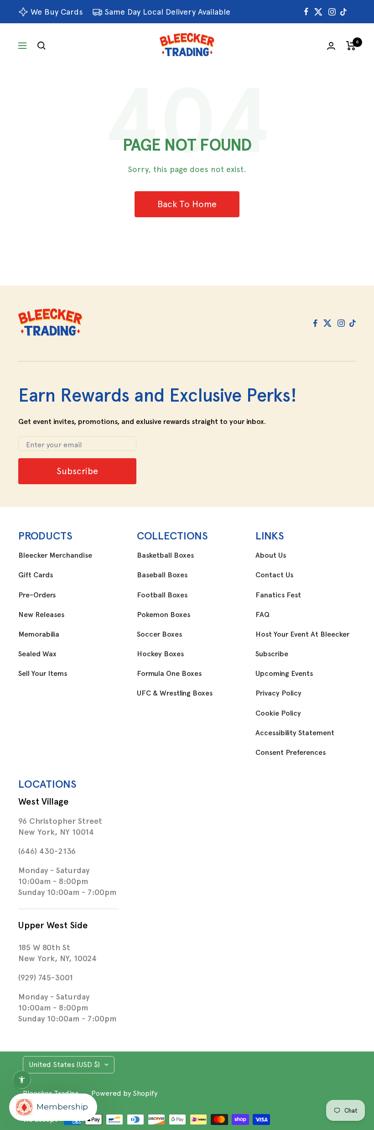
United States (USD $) (64, 1064)
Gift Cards (35, 575)
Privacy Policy (278, 693)
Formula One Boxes (169, 674)
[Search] (41, 46)
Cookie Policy (278, 713)
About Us (270, 555)
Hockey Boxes (160, 654)
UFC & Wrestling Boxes (175, 693)
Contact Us (274, 575)
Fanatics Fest (278, 595)
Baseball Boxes (162, 575)
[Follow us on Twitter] (318, 11)
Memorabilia (38, 634)
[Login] (331, 46)
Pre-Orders (37, 595)
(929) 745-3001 (45, 978)
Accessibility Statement (294, 733)
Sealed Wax (37, 654)
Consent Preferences (290, 752)
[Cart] (351, 45)
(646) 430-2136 (47, 851)
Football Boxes (162, 595)
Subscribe (271, 654)
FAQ (262, 615)
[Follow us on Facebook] (306, 11)
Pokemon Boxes (163, 615)
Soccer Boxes (159, 634)
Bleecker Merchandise (55, 555)
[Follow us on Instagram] (332, 11)
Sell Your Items (42, 674)
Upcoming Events (284, 674)
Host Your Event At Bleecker (302, 634)
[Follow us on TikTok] (343, 11)
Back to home (187, 204)
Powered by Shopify (124, 1093)
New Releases (41, 615)
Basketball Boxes (165, 555)
